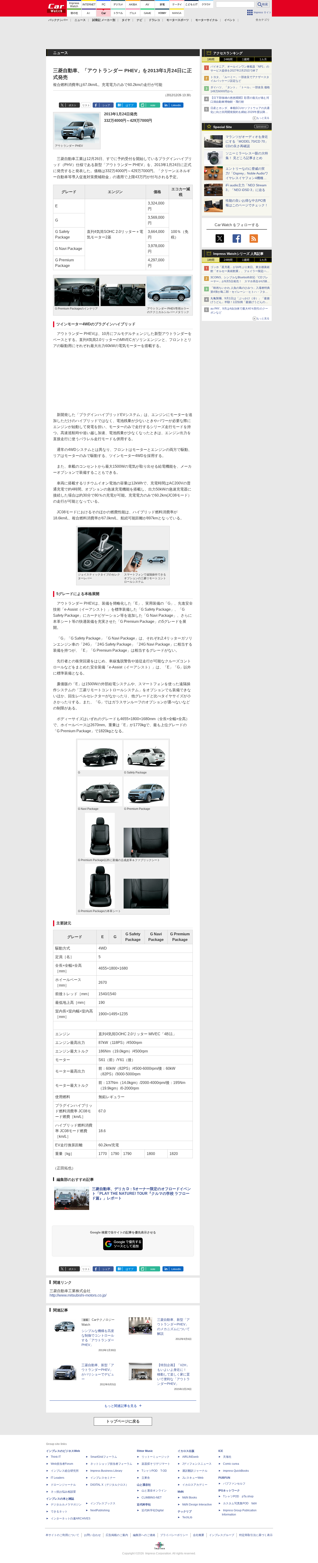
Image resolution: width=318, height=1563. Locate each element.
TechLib (187, 1517)
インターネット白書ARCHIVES (70, 1518)
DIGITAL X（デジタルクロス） (109, 1484)
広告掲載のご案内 (117, 1535)
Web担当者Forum (62, 1463)
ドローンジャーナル (63, 1484)
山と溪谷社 (144, 1484)
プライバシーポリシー (174, 1535)
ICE (220, 1451)
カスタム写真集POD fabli (240, 1503)
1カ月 (263, 59)
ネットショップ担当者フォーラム (111, 1463)
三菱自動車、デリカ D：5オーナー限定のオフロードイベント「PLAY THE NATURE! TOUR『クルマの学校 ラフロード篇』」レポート (141, 1193)
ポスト (72, 105)
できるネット (59, 1511)
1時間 (210, 59)
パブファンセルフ (234, 1483)
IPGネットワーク (229, 1490)
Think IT (56, 1456)
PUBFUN (224, 1477)
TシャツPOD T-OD (154, 1470)
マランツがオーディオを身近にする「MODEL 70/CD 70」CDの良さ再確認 (247, 141)
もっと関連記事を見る (120, 1406)
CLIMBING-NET (152, 1497)
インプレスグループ (221, 1535)
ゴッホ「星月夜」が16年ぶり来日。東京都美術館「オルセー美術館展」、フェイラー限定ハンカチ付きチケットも (240, 271)
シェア (106, 105)
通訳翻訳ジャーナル (194, 1470)
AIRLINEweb (190, 1456)
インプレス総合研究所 (65, 1470)
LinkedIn (176, 105)
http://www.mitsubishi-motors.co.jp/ (78, 1295)
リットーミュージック (155, 1456)
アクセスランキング (228, 53)
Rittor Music (145, 1451)
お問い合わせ (92, 1535)
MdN (181, 1491)
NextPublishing (100, 1510)
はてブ (129, 105)
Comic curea (231, 1463)
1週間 (245, 59)
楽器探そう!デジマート (156, 1463)
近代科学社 (144, 1504)
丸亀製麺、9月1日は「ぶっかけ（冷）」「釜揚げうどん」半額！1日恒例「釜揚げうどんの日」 (240, 302)
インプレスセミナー (102, 1477)
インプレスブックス (102, 1503)
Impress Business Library (106, 1470)
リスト (86, 105)
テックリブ (185, 1511)
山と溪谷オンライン (154, 1490)
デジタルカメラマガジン (66, 1504)
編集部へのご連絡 (144, 1535)
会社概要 (198, 1535)
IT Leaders (57, 1477)
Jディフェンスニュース (197, 1463)
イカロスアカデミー (194, 1484)
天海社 (227, 1456)
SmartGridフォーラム (103, 1456)
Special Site (222, 127)
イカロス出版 (186, 1451)
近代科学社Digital (153, 1510)
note (152, 105)
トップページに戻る (123, 1421)
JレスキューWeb (192, 1477)
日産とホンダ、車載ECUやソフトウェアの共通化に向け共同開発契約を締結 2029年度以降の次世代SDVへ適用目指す (240, 112)
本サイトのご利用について (62, 1535)
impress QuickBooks (236, 1470)
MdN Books (189, 1497)
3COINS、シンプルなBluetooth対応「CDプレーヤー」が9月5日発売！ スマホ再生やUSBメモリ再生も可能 (240, 281)
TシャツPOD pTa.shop (238, 1496)
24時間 (228, 59)
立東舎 (146, 1477)
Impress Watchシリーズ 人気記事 (238, 253)
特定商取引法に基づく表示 (256, 1535)
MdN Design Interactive (197, 1504)
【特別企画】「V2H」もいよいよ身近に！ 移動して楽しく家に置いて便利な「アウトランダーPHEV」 (173, 1374)
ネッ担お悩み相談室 (63, 1491)
